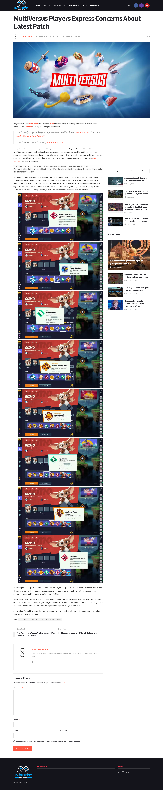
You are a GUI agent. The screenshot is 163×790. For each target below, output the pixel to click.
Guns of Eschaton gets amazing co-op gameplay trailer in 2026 (126, 262)
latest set (28, 126)
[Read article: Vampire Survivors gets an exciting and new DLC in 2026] (115, 278)
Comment (18, 688)
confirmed (33, 123)
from (52, 123)
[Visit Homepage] (21, 5)
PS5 (54, 36)
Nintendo (73, 5)
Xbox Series (75, 36)
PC (84, 5)
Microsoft (59, 5)
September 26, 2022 (44, 36)
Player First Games (37, 619)
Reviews (93, 5)
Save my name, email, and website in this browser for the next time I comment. (48, 741)
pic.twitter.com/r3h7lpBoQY (30, 135)
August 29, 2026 (117, 267)
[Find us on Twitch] (141, 5)
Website (63, 730)
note (81, 158)
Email (16, 730)
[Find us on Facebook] (136, 5)
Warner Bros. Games (53, 619)
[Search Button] (129, 5)
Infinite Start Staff (28, 36)
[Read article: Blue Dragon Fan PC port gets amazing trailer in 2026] (115, 292)
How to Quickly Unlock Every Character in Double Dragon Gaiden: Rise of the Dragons (136, 207)
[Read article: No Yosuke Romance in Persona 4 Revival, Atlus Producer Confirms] (115, 305)
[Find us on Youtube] (147, 5)
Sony (46, 5)
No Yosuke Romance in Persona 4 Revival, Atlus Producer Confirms (134, 303)
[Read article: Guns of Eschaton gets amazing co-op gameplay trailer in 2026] (129, 255)
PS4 (61, 36)
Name (16, 719)
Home (37, 5)
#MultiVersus (82, 132)
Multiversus (23, 619)
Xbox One (66, 36)
